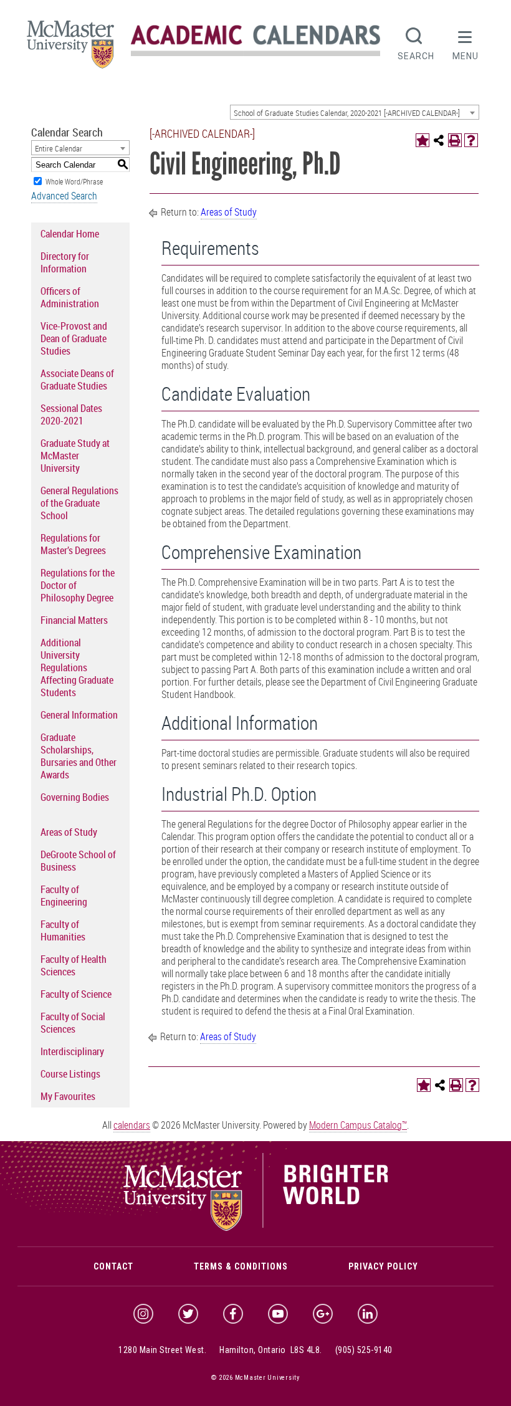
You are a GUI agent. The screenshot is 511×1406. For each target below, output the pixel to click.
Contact (113, 1266)
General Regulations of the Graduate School (79, 503)
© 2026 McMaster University (255, 1378)
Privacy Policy (383, 1266)
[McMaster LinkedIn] (368, 1314)
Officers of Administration (70, 297)
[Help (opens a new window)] (471, 140)
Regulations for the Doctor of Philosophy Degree (78, 585)
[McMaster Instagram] (143, 1314)
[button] (465, 42)
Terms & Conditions (241, 1266)
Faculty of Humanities (63, 930)
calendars (131, 1125)
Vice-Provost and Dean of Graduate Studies (74, 338)
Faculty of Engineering (64, 895)
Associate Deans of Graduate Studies (77, 379)
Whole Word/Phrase (74, 181)
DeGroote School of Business (78, 861)
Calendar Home (70, 234)
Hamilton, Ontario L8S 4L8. (270, 1350)
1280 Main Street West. (162, 1350)
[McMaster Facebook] (233, 1314)
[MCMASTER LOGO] (70, 48)
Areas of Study (69, 832)
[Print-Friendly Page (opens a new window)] (455, 140)
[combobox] (354, 112)
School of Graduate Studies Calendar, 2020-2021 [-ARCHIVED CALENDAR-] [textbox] (347, 112)
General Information (79, 715)
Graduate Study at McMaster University (75, 455)
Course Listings (70, 1074)
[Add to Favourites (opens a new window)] (422, 140)
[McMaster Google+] (323, 1314)
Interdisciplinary (72, 1051)
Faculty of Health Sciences (74, 965)
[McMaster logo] (255, 1228)
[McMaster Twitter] (188, 1314)
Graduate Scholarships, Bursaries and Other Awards (79, 756)
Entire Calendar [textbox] (58, 148)
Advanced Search (64, 196)
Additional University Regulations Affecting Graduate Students (77, 667)
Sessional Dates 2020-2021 (71, 414)
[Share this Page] (439, 140)
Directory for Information (65, 262)
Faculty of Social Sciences (73, 1023)
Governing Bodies (75, 797)
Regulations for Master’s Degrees (73, 544)
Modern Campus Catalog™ (358, 1125)
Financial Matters (74, 620)
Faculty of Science (76, 994)
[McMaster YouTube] (278, 1314)
